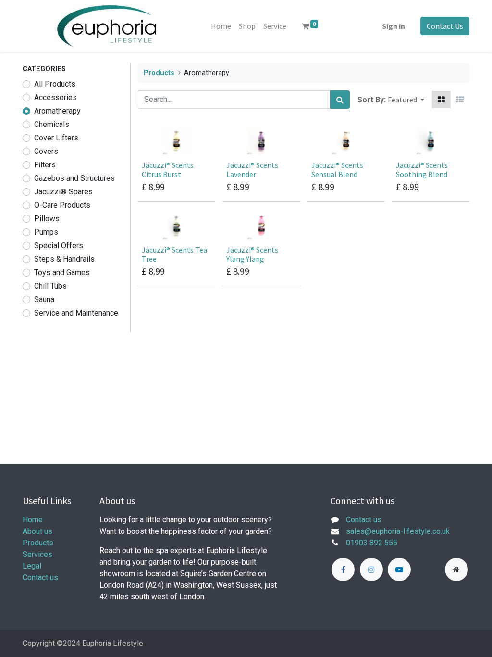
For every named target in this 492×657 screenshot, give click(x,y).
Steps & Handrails (64, 259)
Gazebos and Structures (74, 178)
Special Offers (58, 245)
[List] (459, 99)
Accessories (55, 97)
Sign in (393, 26)
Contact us (40, 577)
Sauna (44, 299)
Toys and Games (62, 272)
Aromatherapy (57, 110)
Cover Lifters (56, 137)
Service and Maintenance (76, 312)
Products (159, 73)
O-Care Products (62, 205)
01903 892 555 (371, 542)
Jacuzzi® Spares (63, 191)
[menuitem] (221, 26)
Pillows (47, 218)
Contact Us (445, 26)
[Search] (340, 99)
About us (37, 531)
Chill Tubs (50, 286)
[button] (406, 99)
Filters (45, 164)
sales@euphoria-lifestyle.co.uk (398, 531)
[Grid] (441, 99)
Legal (32, 565)
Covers (46, 151)
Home (33, 519)
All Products (54, 83)
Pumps (46, 232)
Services (37, 554)
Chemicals (51, 124)
